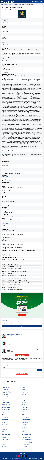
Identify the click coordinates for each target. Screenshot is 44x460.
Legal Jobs (4, 435)
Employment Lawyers (6, 391)
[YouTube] (18, 456)
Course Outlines (25, 407)
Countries (4, 446)
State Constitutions (26, 419)
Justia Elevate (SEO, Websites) (28, 441)
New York (24, 427)
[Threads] (22, 456)
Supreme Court (5, 424)
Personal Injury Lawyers (6, 396)
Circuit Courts (4, 426)
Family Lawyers (5, 394)
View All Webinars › (22, 355)
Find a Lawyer (5, 365)
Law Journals (24, 409)
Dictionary (24, 402)
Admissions (24, 404)
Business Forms (5, 439)
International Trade (6, 409)
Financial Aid (24, 406)
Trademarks (6, 4)
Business (4, 400)
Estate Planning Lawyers (6, 392)
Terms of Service (24, 458)
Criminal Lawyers (5, 389)
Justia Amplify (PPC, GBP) (27, 442)
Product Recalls (5, 441)
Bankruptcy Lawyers (6, 385)
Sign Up (41, 1)
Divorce (23, 389)
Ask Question (22, 326)
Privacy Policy (31, 458)
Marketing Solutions (26, 434)
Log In (36, 1)
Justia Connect (5, 458)
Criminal (23, 387)
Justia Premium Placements (27, 439)
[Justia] (9, 2)
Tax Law (3, 412)
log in (5, 187)
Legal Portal (11, 458)
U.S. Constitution (5, 419)
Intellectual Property (6, 407)
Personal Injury (25, 396)
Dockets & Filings (5, 429)
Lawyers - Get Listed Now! (22, 373)
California (24, 424)
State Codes (24, 421)
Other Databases (6, 434)
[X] (26, 456)
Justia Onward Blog (26, 444)
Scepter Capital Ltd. (5, 176)
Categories (10, 4)
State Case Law (25, 422)
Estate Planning (25, 392)
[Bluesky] (24, 456)
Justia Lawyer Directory (26, 437)
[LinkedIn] (16, 456)
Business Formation (6, 402)
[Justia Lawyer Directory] (27, 456)
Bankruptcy (24, 385)
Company (16, 458)
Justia (2, 4)
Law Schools (25, 400)
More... (3, 397)
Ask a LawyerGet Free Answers (6, 321)
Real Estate (4, 411)
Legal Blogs (4, 437)
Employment (4, 406)
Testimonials (24, 446)
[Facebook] (19, 456)
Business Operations (6, 404)
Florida (23, 426)
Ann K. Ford (4, 62)
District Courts (4, 427)
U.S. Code (3, 421)
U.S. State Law (25, 417)
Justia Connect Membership (27, 435)
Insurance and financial (17, 4)
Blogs (23, 411)
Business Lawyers (5, 387)
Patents (3, 442)
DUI (23, 391)
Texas (23, 429)
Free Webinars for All (7, 332)
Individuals (24, 384)
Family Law (24, 394)
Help (19, 458)
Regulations (4, 422)
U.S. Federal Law (5, 417)
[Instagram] (21, 456)
